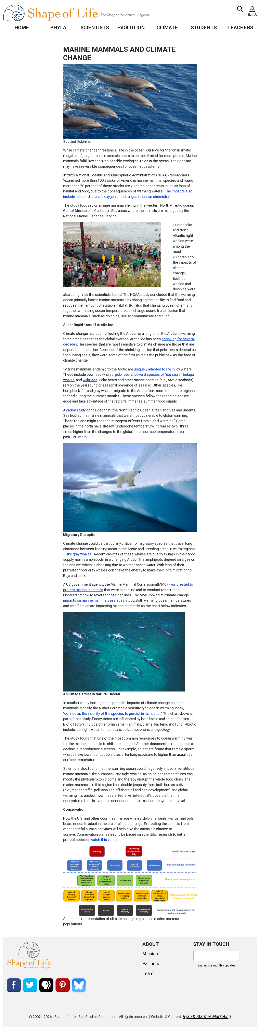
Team (147, 973)
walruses (90, 380)
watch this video (103, 840)
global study (76, 410)
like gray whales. (79, 554)
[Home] (86, 13)
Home (21, 27)
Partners (150, 963)
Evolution (131, 27)
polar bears (124, 375)
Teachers (240, 27)
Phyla (58, 27)
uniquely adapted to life (152, 369)
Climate (167, 27)
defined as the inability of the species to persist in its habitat (112, 714)
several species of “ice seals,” (158, 375)
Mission (150, 953)
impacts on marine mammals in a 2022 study (98, 600)
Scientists (94, 27)
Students (204, 27)
